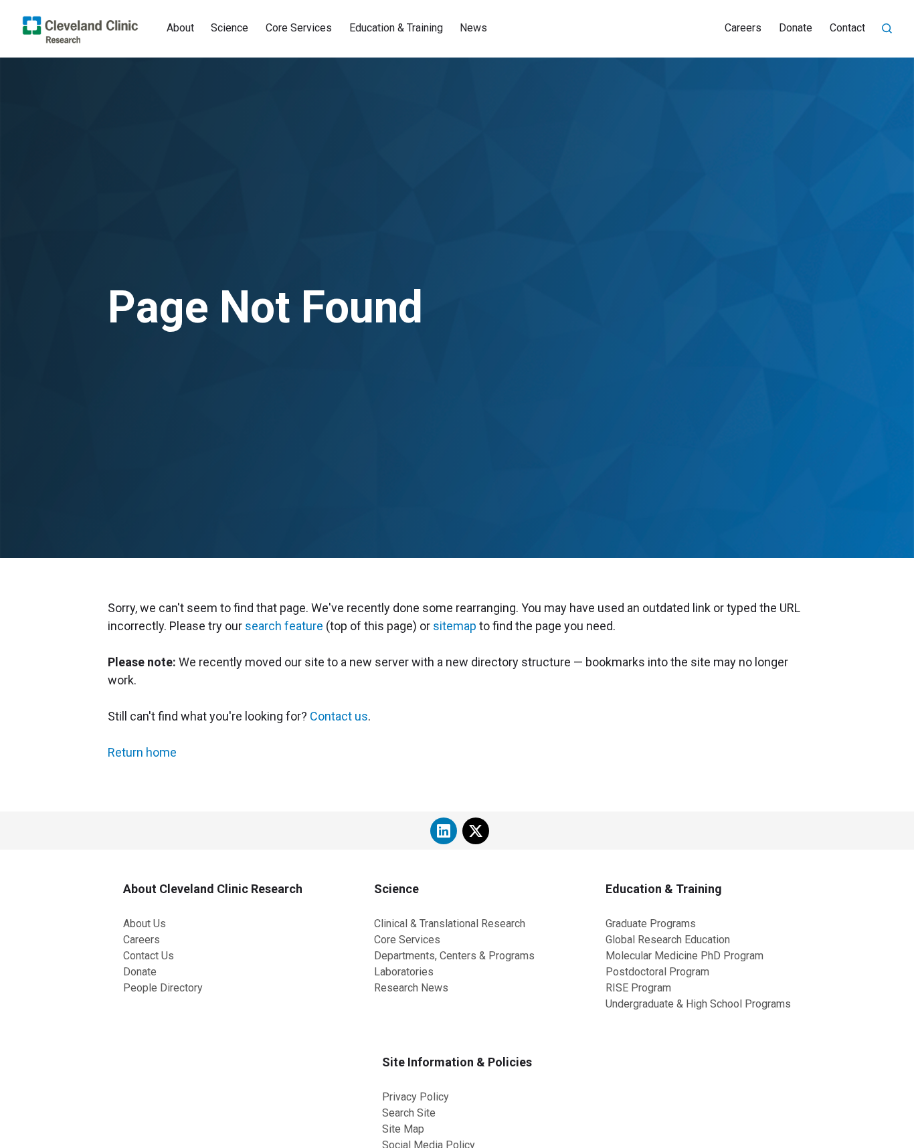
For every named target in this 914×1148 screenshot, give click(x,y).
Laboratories (404, 971)
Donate (795, 27)
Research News (411, 987)
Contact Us (148, 955)
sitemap (454, 626)
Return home (142, 752)
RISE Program (638, 987)
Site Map (403, 1129)
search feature (284, 626)
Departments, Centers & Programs (454, 955)
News (473, 27)
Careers (743, 27)
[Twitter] (475, 831)
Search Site (409, 1113)
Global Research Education (668, 939)
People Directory (163, 987)
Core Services (299, 27)
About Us (144, 923)
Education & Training (396, 27)
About (180, 27)
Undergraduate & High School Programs (698, 1003)
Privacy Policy (415, 1096)
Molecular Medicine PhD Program (684, 955)
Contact (847, 27)
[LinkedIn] (443, 831)
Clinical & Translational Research (449, 923)
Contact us (339, 716)
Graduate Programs (651, 923)
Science (229, 27)
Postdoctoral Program (657, 971)
